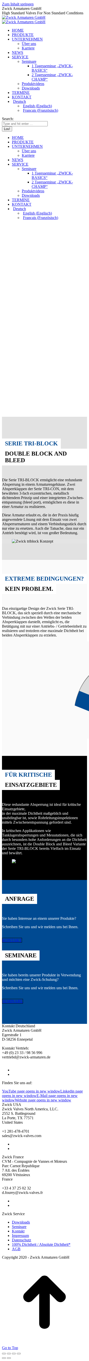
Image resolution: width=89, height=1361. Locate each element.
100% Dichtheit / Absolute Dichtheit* (41, 1244)
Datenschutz (21, 1240)
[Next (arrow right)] (9, 1358)
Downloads (21, 1222)
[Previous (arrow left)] (4, 1358)
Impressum (20, 1235)
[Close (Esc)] (4, 1353)
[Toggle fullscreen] (14, 1353)
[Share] (9, 1353)
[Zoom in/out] (19, 1353)
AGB (16, 1249)
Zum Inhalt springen (18, 4)
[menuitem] (49, 101)
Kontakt (18, 1231)
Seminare (19, 1227)
